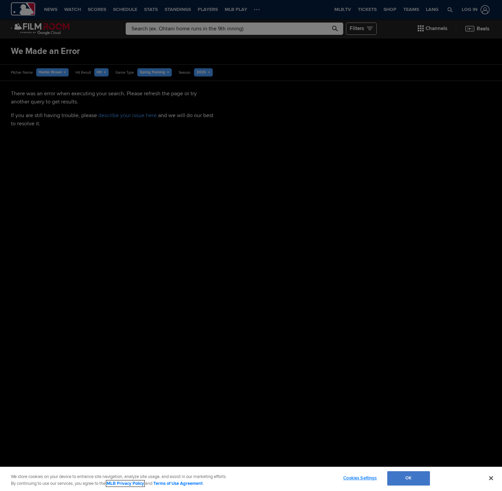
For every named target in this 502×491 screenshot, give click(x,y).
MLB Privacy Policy (125, 483)
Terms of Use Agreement (178, 483)
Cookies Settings (360, 478)
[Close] (491, 478)
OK (408, 478)
